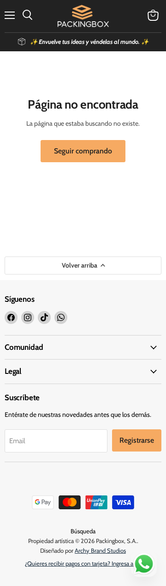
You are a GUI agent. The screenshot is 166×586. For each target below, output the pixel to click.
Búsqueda (83, 531)
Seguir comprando (83, 150)
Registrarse (136, 440)
